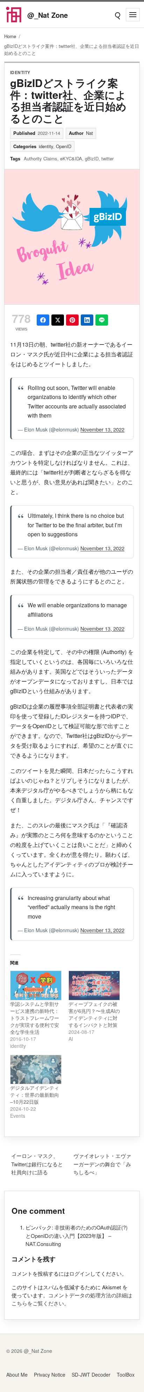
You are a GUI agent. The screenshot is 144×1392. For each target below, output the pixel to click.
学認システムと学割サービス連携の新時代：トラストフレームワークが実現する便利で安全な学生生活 (34, 1017)
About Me (17, 1374)
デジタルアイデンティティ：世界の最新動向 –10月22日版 (34, 1094)
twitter (107, 158)
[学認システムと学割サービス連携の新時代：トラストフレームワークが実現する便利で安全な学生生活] (36, 985)
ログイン (79, 1273)
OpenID (63, 146)
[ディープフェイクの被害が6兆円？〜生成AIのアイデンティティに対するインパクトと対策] (94, 985)
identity (20, 72)
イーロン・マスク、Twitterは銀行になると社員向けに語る (37, 1164)
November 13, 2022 (102, 429)
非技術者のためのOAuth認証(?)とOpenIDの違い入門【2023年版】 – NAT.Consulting (77, 1235)
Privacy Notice (49, 1374)
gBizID (92, 158)
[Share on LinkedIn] (87, 320)
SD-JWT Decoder (91, 1374)
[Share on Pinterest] (72, 320)
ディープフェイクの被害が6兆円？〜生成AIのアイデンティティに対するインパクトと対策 (94, 1014)
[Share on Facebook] (43, 320)
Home (10, 36)
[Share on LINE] (101, 320)
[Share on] (57, 320)
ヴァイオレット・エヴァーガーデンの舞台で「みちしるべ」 (102, 1164)
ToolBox (126, 1374)
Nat (89, 133)
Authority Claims (40, 158)
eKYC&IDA (71, 158)
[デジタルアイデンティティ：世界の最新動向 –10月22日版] (36, 1070)
